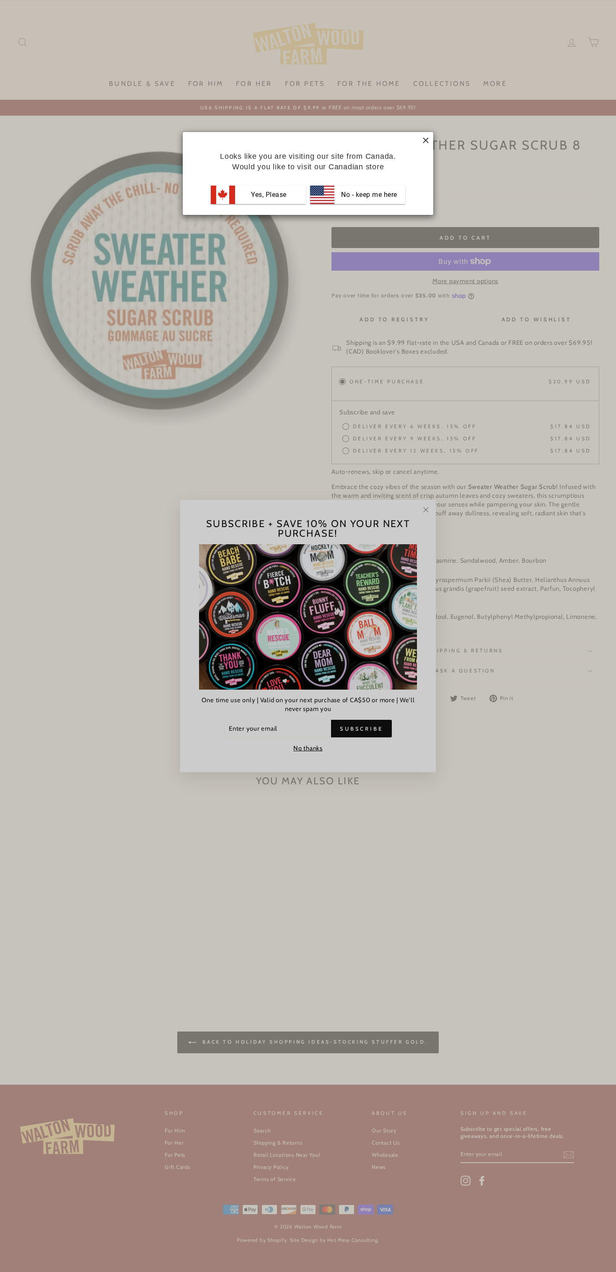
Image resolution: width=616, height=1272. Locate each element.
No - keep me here (368, 195)
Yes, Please (269, 195)
